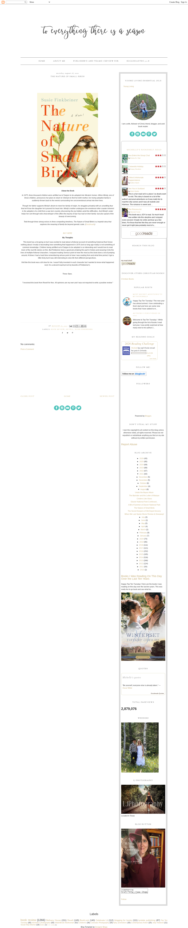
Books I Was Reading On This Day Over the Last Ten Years (141, 577)
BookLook (84, 920)
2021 (142, 474)
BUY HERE (67, 233)
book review (58, 329)
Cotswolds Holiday (135, 166)
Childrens (82, 923)
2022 (142, 471)
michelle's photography (41, 923)
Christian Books (127, 279)
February (143, 533)
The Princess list (134, 209)
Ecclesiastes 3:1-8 (138, 61)
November (143, 480)
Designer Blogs (101, 927)
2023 (142, 468)
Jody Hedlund (158, 923)
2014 (141, 557)
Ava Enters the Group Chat (139, 155)
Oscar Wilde (127, 688)
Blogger (148, 416)
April (143, 526)
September (143, 486)
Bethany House (53, 920)
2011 (142, 567)
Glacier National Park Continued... (144, 502)
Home (42, 61)
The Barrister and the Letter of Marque (144, 496)
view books (153, 358)
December (143, 477)
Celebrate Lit (102, 920)
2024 (142, 465)
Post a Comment (27, 349)
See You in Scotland (136, 189)
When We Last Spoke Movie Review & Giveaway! (144, 514)
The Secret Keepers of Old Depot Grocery (144, 511)
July (143, 517)
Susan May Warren (28, 925)
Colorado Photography (100, 923)
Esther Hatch (134, 183)
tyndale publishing (146, 920)
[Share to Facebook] (82, 326)
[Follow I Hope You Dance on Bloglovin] (134, 375)
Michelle (134, 348)
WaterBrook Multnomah (64, 923)
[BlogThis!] (76, 326)
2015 (141, 554)
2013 (141, 560)
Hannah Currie (135, 212)
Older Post (28, 396)
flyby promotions (120, 923)
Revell (69, 329)
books (42, 925)
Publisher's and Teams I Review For (96, 61)
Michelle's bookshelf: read (144, 150)
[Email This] (74, 326)
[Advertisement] (68, 372)
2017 (141, 548)
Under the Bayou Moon (144, 492)
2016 (141, 551)
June (143, 520)
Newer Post (107, 396)
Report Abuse (129, 444)
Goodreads (90, 224)
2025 (142, 462)
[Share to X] (79, 326)
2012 (141, 564)
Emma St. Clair (135, 158)
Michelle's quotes (131, 677)
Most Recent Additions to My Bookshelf (147, 295)
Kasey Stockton (135, 169)
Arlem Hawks (134, 191)
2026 (142, 458)
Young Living (128, 86)
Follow (123, 899)
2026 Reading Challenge (139, 343)
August (143, 489)
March (143, 530)
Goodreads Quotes (157, 693)
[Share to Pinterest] (85, 326)
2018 (141, 545)
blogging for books (123, 920)
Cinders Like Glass (144, 499)
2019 (142, 542)
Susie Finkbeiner (84, 329)
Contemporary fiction (139, 923)
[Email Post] (70, 326)
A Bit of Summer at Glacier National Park (144, 505)
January (143, 536)
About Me (59, 61)
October (143, 483)
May (143, 523)
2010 (142, 570)
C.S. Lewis (50, 925)
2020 (142, 539)
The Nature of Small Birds (144, 508)
